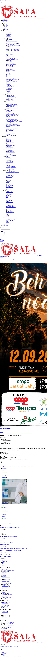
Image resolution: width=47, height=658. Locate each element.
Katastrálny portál (8, 218)
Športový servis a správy (9, 199)
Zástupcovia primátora (9, 138)
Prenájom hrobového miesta (10, 86)
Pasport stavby (8, 116)
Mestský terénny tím (9, 61)
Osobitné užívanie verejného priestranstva (12, 124)
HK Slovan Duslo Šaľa (9, 200)
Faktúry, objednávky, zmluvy (10, 174)
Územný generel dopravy (9, 80)
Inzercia (7, 197)
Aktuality (6, 23)
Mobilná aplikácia (4, 19)
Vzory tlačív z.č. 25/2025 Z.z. (10, 110)
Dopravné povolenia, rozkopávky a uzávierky (12, 79)
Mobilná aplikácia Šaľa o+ (6, 602)
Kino (31, 466)
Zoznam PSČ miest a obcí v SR (10, 219)
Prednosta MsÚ (8, 91)
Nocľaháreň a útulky (9, 60)
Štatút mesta (7, 144)
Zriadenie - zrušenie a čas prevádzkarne (11, 119)
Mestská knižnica (8, 181)
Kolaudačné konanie (9, 112)
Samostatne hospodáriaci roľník (10, 122)
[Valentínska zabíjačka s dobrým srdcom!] (6, 554)
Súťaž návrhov (8, 165)
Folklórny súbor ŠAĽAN (9, 187)
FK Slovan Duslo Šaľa (9, 202)
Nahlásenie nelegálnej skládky (10, 70)
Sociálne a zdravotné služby (6, 577)
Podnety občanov (4, 21)
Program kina (8, 179)
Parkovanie (3, 573)
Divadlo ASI (8, 184)
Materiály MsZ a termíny (9, 150)
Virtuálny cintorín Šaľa (5, 604)
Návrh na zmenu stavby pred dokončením (12, 115)
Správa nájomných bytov (5, 587)
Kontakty (3, 22)
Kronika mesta (8, 214)
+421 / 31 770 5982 (5, 612)
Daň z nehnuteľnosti (9, 39)
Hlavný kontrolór (8, 139)
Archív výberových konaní (10, 176)
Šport (5, 27)
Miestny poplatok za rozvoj (10, 44)
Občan (5, 30)
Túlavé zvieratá (8, 76)
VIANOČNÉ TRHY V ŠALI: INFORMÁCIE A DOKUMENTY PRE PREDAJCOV (10, 550)
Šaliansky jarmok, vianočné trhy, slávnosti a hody (13, 125)
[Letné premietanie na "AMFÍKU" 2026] (6, 542)
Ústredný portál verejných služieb (11, 223)
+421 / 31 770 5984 (5, 613)
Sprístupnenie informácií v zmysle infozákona (12, 172)
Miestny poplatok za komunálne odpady (11, 42)
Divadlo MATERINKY (9, 185)
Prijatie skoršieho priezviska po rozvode (11, 105)
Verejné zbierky (8, 126)
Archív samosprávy (9, 177)
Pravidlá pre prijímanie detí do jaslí (11, 48)
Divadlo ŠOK (8, 186)
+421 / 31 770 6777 (10, 623)
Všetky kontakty (4, 628)
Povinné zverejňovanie (5, 581)
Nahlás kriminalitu (5, 20)
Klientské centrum (8, 89)
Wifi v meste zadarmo (9, 191)
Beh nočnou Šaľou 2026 (5, 428)
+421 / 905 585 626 (11, 622)
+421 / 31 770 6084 (8, 626)
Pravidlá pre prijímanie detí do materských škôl (12, 49)
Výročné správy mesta (9, 159)
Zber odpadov (4, 572)
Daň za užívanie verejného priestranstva (11, 41)
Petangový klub (8, 204)
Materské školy (8, 51)
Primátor (3, 592)
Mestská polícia (8, 35)
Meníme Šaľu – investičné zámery (23, 466)
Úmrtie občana (8, 108)
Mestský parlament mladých (10, 56)
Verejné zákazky (8, 164)
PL (4, 235)
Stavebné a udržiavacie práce (10, 113)
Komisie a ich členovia (9, 153)
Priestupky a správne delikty (10, 129)
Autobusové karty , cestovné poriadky (11, 81)
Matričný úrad (4, 575)
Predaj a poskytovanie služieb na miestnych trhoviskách (14, 121)
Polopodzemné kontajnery (9, 69)
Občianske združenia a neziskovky (11, 207)
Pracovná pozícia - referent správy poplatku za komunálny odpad (8, 536)
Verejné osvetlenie (8, 83)
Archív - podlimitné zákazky (10, 168)
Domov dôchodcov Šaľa (9, 65)
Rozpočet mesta (8, 157)
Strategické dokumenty (9, 147)
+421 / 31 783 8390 (8, 627)
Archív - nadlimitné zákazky (10, 169)
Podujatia (5, 26)
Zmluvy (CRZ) (8, 173)
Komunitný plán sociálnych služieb (11, 63)
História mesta (8, 209)
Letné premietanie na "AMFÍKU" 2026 (5, 544)
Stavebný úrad (4, 576)
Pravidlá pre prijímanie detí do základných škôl (12, 50)
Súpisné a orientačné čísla (9, 100)
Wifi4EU (3, 607)
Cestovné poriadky (8, 196)
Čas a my (5, 28)
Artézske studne (8, 74)
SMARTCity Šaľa (8, 93)
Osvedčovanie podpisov (5, 571)
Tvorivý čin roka (8, 213)
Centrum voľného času (9, 54)
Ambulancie (7, 195)
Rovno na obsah (2, 0)
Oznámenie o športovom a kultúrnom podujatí (12, 120)
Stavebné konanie (8, 111)
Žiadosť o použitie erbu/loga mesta (11, 135)
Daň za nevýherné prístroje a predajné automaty (13, 45)
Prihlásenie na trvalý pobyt (10, 95)
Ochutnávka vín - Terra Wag (7, 259)
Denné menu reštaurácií (9, 192)
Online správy (6, 29)
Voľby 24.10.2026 (5, 225)
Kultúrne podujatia (8, 180)
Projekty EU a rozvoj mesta (10, 142)
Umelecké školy (8, 53)
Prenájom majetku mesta (9, 161)
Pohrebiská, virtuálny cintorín (10, 85)
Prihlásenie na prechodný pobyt (10, 96)
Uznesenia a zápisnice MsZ (10, 151)
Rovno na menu (7, 0)
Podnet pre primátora (9, 33)
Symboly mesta (8, 208)
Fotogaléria (7, 182)
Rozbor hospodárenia (9, 158)
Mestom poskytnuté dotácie (10, 175)
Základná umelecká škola (9, 189)
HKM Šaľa (7, 201)
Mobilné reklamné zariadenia (10, 123)
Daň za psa (7, 40)
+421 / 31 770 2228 (10, 625)
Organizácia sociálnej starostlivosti (11, 64)
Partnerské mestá (8, 141)
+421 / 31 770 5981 (5, 611)
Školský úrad (8, 47)
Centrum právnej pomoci (9, 220)
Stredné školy (8, 52)
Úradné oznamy (4, 598)
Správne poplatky (8, 46)
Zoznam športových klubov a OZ (11, 205)
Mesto (5, 136)
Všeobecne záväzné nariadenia (10, 145)
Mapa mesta (7, 215)
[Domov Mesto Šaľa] (21, 255)
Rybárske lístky (8, 134)
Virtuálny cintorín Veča (5, 605)
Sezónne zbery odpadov (9, 68)
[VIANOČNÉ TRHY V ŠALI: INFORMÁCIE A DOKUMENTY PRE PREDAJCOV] (13, 548)
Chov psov (7, 75)
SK (4, 232)
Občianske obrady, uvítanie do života (11, 104)
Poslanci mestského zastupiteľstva (7, 594)
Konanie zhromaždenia (9, 130)
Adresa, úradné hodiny (9, 88)
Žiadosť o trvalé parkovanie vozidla (11, 78)
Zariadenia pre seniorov (9, 99)
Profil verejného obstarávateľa (10, 166)
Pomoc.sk (7, 222)
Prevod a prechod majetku (9, 162)
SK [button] (2, 231)
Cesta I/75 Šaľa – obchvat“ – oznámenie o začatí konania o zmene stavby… (10, 527)
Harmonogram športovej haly (10, 206)
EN (4, 233)
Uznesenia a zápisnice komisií (10, 152)
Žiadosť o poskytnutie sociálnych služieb (12, 59)
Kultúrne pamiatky (8, 210)
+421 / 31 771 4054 (9, 624)
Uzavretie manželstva (9, 103)
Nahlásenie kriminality (9, 34)
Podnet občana (8, 32)
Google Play (4, 646)
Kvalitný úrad (8, 90)
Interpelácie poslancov (9, 154)
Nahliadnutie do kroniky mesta (10, 133)
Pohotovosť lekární (8, 194)
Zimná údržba (8, 84)
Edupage (7, 55)
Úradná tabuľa (6, 25)
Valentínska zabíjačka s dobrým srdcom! (5, 556)
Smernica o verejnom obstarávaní (11, 167)
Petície (7, 131)
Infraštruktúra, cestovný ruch (10, 212)
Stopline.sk (7, 221)
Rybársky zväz (8, 203)
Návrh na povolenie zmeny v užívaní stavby (12, 114)
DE (4, 234)
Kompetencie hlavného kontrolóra (11, 148)
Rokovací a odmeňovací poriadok (11, 155)
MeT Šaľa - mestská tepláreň (10, 66)
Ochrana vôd (8, 73)
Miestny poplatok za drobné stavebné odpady (12, 43)
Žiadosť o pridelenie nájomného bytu (11, 58)
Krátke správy (11, 466)
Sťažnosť (7, 132)
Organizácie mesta (8, 140)
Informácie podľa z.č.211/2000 (10, 171)
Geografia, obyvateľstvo (9, 211)
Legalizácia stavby (8, 117)
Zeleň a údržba (8, 71)
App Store (13, 646)
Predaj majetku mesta (9, 160)
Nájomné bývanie (8, 98)
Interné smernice (8, 146)
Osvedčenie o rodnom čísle (10, 106)
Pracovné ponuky (8, 193)
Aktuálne (5, 24)
